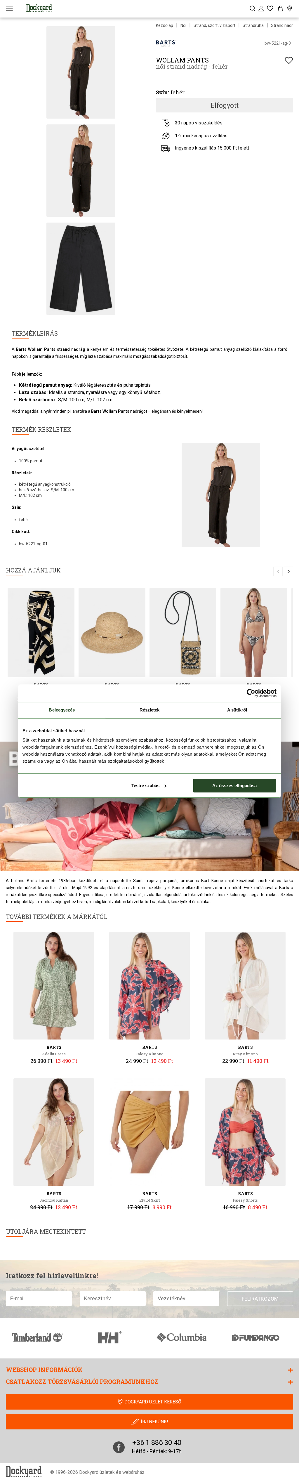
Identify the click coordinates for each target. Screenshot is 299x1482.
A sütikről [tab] (237, 709)
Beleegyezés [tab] (62, 709)
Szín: (162, 92)
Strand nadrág (284, 25)
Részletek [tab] (150, 709)
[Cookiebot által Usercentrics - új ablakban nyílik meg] (251, 693)
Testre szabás (145, 785)
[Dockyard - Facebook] (119, 1447)
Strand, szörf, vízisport (214, 25)
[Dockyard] (39, 8)
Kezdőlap (164, 25)
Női (183, 25)
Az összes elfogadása (234, 785)
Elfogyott (225, 105)
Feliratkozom (260, 1299)
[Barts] (166, 43)
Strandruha (253, 25)
